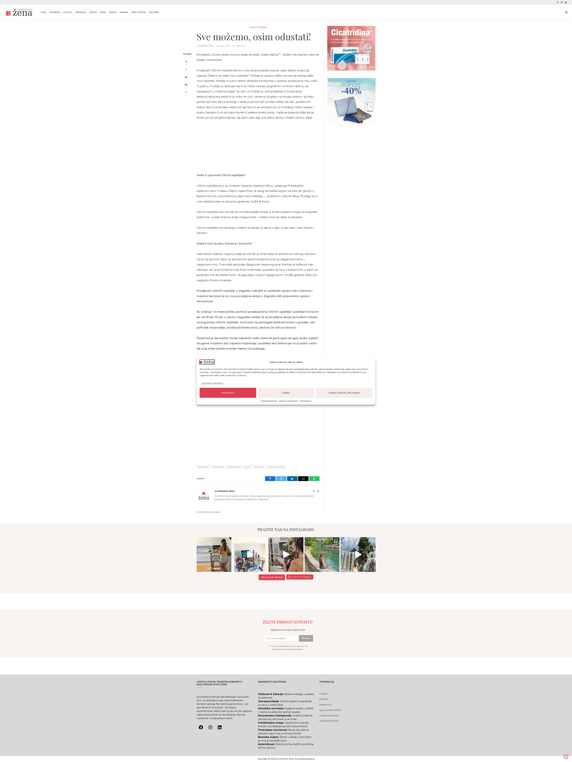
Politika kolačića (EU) (329, 715)
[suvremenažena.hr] (19, 12)
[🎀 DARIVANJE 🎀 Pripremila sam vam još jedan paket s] (250, 554)
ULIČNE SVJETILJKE (276, 467)
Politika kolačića (269, 400)
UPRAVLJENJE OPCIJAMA (344, 392)
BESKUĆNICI (203, 467)
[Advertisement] (258, 146)
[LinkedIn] (186, 77)
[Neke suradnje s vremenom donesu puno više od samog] (286, 554)
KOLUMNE (154, 12)
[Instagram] (210, 727)
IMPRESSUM (325, 704)
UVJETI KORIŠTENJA (328, 721)
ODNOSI (113, 12)
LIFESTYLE (67, 12)
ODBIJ (286, 392)
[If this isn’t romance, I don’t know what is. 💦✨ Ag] (358, 554)
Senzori (248, 467)
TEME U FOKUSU (138, 12)
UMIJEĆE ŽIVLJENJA (258, 27)
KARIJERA (124, 12)
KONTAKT (324, 699)
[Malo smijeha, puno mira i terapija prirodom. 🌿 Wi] (322, 554)
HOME (43, 12)
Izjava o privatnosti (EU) (330, 710)
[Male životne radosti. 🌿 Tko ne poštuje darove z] (214, 554)
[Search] (566, 12)
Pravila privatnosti (295, 649)
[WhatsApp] (186, 92)
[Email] (186, 85)
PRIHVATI (228, 392)
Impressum (305, 400)
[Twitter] (186, 69)
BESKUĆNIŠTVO (234, 467)
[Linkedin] (219, 727)
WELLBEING (54, 12)
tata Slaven (259, 467)
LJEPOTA (93, 12)
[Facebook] (186, 62)
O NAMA (323, 694)
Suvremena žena (205, 46)
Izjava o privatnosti (288, 400)
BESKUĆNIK (218, 467)
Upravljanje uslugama (212, 383)
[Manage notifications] (566, 756)
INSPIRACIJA (80, 12)
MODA (103, 12)
